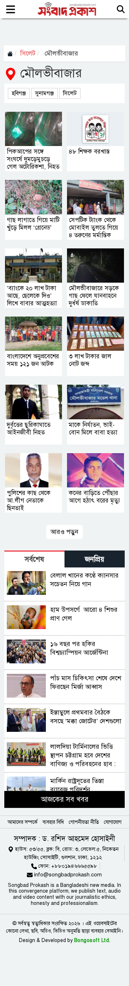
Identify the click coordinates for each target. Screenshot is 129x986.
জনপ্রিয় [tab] (94, 559)
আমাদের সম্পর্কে (23, 822)
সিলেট (27, 53)
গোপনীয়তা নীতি (84, 822)
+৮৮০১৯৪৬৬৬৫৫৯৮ (74, 866)
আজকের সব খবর (65, 799)
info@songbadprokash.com (68, 874)
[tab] (34, 559)
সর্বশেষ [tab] (34, 559)
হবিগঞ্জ (19, 93)
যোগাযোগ (112, 822)
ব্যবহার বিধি (53, 822)
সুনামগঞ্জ (44, 93)
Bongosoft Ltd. (92, 940)
